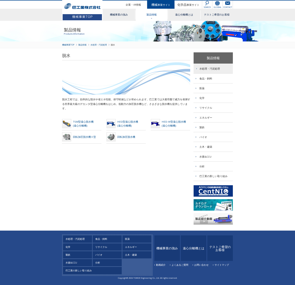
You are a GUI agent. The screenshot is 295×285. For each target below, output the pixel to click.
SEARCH (207, 7)
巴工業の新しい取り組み (213, 176)
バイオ (203, 137)
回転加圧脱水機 (126, 136)
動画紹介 (161, 264)
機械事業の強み (119, 14)
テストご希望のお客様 (217, 14)
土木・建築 (205, 146)
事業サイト (160, 5)
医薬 (202, 88)
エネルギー (205, 117)
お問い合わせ (201, 264)
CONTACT (227, 7)
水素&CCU (205, 156)
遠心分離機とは (184, 14)
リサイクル (205, 107)
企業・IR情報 (133, 4)
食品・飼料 (205, 78)
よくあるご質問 (180, 264)
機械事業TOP (68, 44)
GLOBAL (217, 7)
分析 (202, 166)
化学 (202, 98)
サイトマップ (222, 264)
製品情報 (151, 14)
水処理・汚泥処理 (98, 44)
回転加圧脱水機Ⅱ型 (84, 136)
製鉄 (202, 127)
